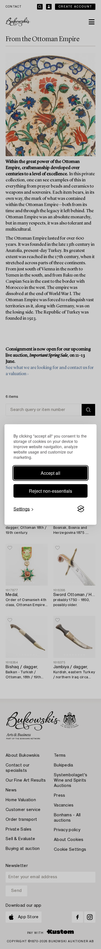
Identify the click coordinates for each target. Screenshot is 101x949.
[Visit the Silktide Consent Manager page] (81, 509)
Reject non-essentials (50, 491)
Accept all (50, 473)
